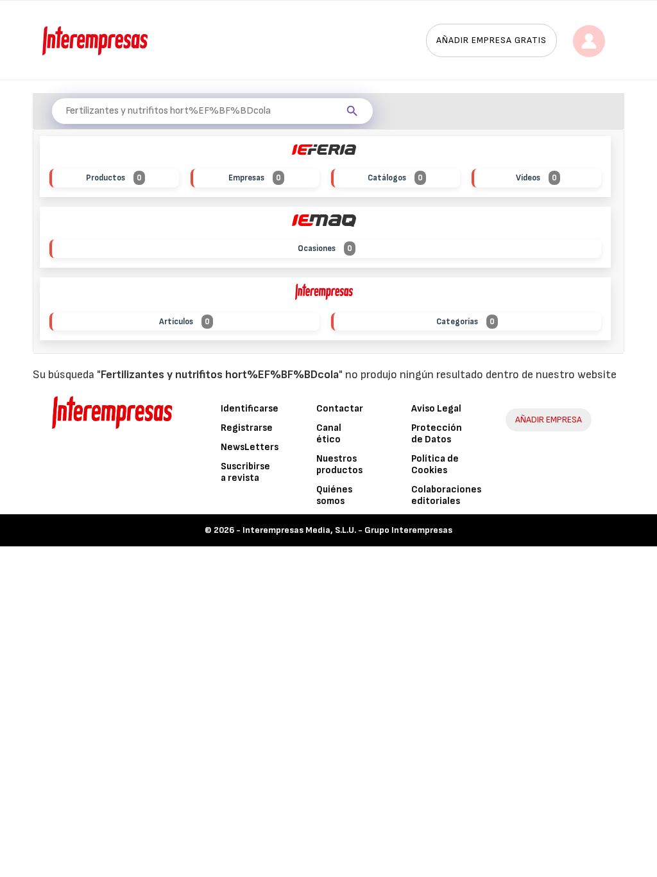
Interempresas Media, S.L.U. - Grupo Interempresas (347, 530)
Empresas (254, 178)
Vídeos (536, 178)
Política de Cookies (435, 464)
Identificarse (249, 409)
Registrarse (247, 428)
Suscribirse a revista (245, 472)
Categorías (465, 322)
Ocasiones (325, 248)
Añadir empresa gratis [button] (491, 40)
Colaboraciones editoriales (446, 495)
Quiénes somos (334, 495)
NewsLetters (249, 447)
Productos (114, 178)
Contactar (339, 409)
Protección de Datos (436, 434)
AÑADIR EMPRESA (548, 419)
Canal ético (328, 434)
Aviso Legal (436, 409)
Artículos (184, 322)
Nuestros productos (339, 464)
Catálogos (395, 178)
